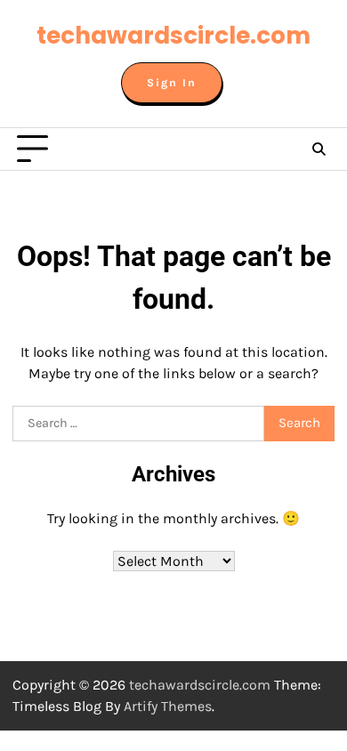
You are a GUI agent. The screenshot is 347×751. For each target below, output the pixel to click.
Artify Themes (168, 706)
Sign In (172, 83)
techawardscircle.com (173, 35)
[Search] (319, 149)
